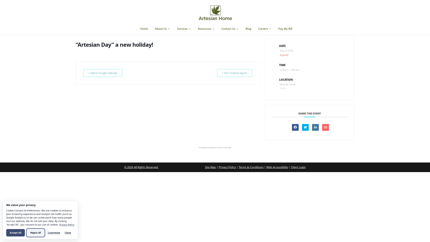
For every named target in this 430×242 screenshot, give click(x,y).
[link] (215, 13)
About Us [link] (161, 29)
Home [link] (144, 29)
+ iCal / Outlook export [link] (234, 73)
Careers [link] (263, 29)
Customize (54, 232)
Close (68, 232)
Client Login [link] (298, 167)
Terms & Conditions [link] (251, 167)
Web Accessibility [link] (277, 167)
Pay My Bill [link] (285, 29)
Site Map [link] (210, 167)
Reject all (35, 232)
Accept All (15, 232)
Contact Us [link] (228, 29)
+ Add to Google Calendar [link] (102, 73)
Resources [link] (204, 29)
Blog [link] (248, 29)
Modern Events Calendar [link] (220, 147)
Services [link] (182, 29)
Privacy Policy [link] (227, 167)
